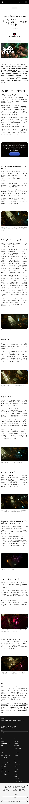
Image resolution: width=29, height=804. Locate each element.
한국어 (11, 722)
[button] (14, 8)
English (2, 720)
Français (14, 720)
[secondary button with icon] (26, 2)
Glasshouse (4, 703)
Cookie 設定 (14, 794)
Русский (7, 722)
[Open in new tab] (9, 743)
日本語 (10, 720)
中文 (23, 720)
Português (19, 720)
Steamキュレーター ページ (9, 709)
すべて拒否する (14, 797)
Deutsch (6, 720)
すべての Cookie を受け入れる (14, 801)
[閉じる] (27, 785)
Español (2, 722)
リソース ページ (15, 710)
